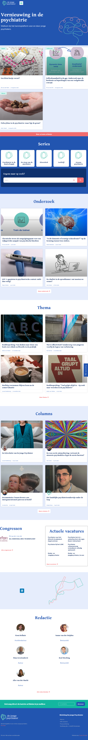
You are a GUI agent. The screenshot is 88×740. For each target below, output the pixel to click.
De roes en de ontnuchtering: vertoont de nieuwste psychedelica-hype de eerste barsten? (65, 454)
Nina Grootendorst (20, 658)
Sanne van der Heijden (64, 635)
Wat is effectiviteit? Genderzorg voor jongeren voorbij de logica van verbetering (65, 346)
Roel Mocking (64, 658)
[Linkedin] (22, 591)
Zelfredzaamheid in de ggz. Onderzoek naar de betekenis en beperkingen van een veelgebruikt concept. (65, 80)
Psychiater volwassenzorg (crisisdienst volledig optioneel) (75, 547)
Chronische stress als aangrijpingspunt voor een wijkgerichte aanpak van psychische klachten (21, 240)
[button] (21, 3)
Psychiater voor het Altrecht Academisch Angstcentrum (55, 539)
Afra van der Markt (20, 680)
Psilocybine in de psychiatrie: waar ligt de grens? (20, 123)
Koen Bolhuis (20, 635)
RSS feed (3, 725)
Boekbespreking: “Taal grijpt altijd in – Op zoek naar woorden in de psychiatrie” (66, 386)
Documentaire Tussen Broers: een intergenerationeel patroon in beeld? (17, 499)
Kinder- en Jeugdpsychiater (53, 554)
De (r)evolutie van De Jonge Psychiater (17, 453)
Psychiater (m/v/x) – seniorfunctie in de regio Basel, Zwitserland (76, 539)
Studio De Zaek (83, 735)
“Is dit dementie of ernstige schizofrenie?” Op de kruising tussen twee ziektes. (66, 240)
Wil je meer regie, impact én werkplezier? (22, 539)
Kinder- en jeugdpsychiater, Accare (76, 554)
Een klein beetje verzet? (10, 78)
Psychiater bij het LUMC (56, 544)
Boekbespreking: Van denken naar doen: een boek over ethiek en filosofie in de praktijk (20, 346)
